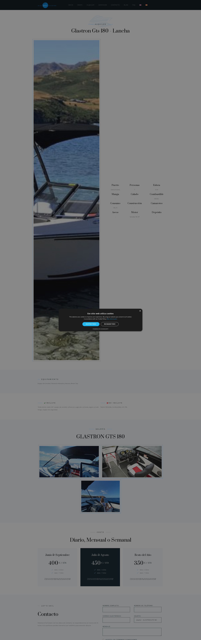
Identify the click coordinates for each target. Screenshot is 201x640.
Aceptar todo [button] (91, 324)
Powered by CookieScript (100, 329)
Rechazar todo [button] (109, 324)
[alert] (100, 320)
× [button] (140, 311)
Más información (112, 319)
